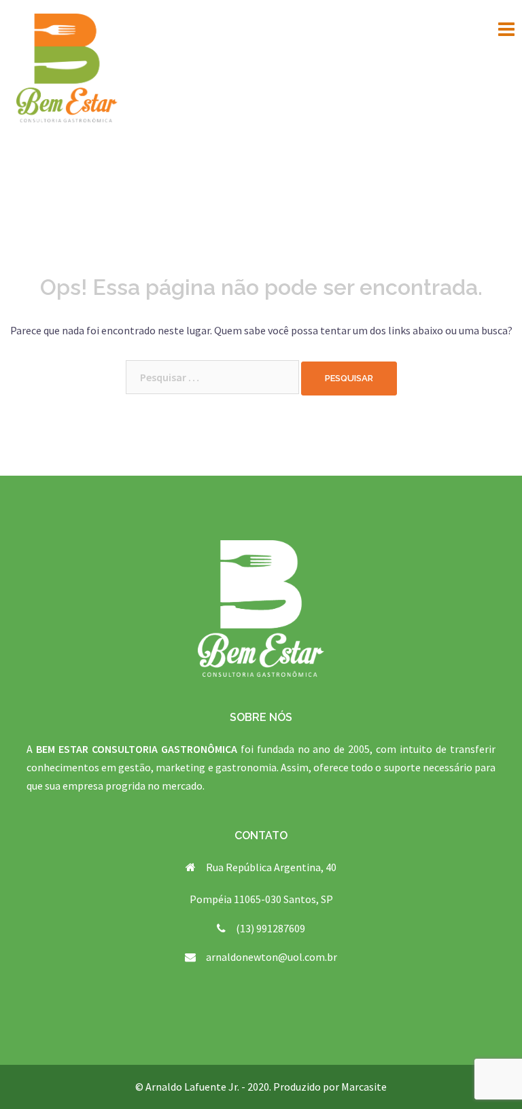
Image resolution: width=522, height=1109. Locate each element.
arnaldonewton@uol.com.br (271, 957)
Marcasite (364, 1086)
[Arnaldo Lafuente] (67, 66)
